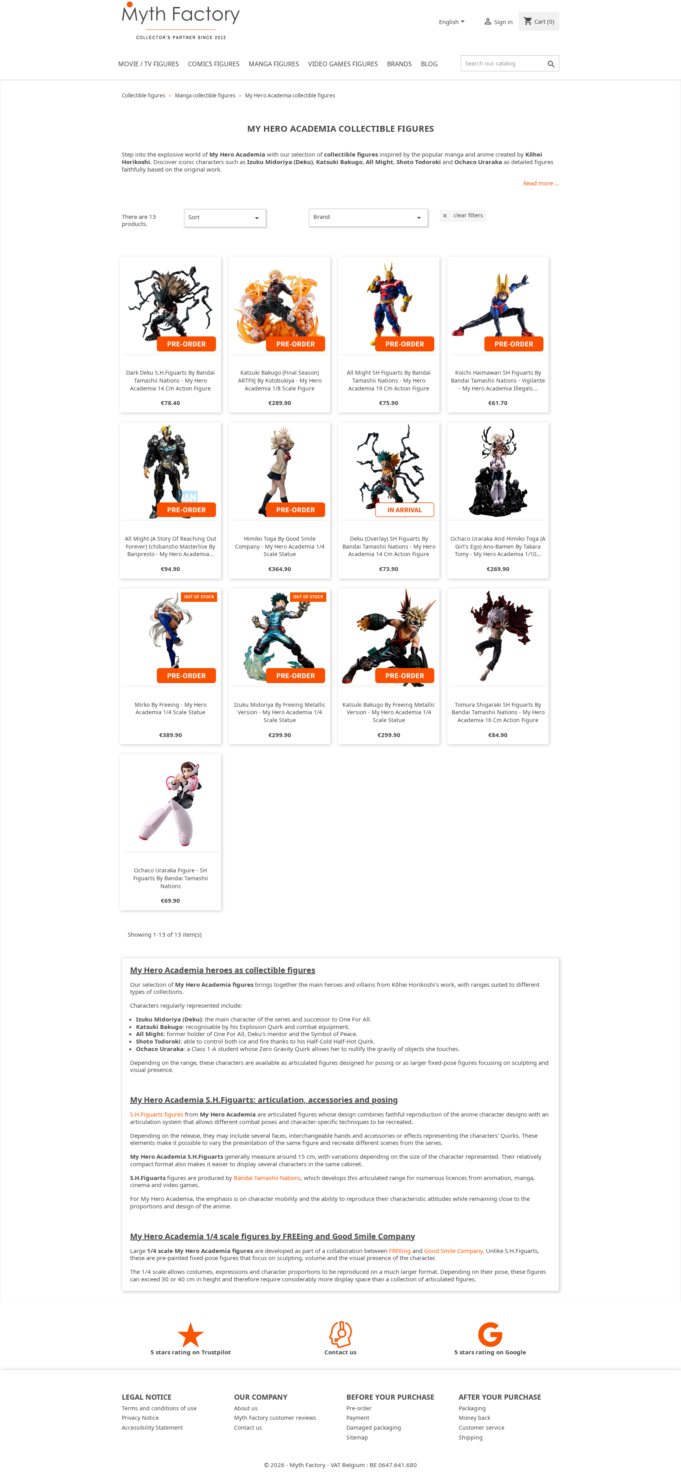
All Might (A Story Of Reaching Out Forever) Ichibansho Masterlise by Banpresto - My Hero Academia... (170, 546)
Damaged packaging (373, 1427)
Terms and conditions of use (159, 1408)
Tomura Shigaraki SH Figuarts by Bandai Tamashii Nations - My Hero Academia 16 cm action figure (498, 712)
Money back (474, 1417)
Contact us (248, 1427)
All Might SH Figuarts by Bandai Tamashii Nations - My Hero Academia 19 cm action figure (389, 380)
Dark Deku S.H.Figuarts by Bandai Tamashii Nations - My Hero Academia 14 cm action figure (170, 380)
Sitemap (357, 1437)
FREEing (400, 1251)
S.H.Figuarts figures (156, 1114)
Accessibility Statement (152, 1427)
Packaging (472, 1408)
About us (246, 1408)
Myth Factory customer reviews (275, 1417)
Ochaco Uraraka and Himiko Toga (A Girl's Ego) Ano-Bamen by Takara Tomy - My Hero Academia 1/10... (497, 546)
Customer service (481, 1427)
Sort (225, 218)
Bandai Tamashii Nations (267, 1178)
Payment (357, 1417)
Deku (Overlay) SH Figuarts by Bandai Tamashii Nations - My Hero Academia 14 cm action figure (388, 546)
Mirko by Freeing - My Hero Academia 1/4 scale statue (171, 708)
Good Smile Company (453, 1251)
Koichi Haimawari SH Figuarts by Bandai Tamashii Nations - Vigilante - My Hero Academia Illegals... (498, 380)
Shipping (471, 1437)
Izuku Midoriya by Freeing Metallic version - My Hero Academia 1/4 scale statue (280, 712)
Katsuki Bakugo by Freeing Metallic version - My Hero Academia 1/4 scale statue (388, 712)
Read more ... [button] (541, 183)
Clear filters (462, 215)
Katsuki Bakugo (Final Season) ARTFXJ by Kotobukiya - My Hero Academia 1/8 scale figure (280, 380)
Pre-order (359, 1408)
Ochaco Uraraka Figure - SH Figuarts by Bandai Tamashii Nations (170, 878)
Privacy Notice (140, 1417)
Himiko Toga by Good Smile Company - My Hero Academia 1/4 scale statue (279, 546)
